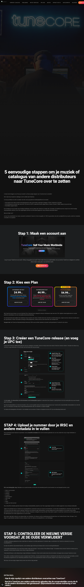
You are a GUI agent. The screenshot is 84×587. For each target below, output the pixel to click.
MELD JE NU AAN (42, 265)
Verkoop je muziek (15, 2)
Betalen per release (42, 310)
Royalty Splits (57, 2)
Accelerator (66, 2)
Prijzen (43, 2)
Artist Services (34, 2)
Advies (49, 2)
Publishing (25, 2)
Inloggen (74, 2)
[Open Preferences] (2, 584)
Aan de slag (18, 302)
